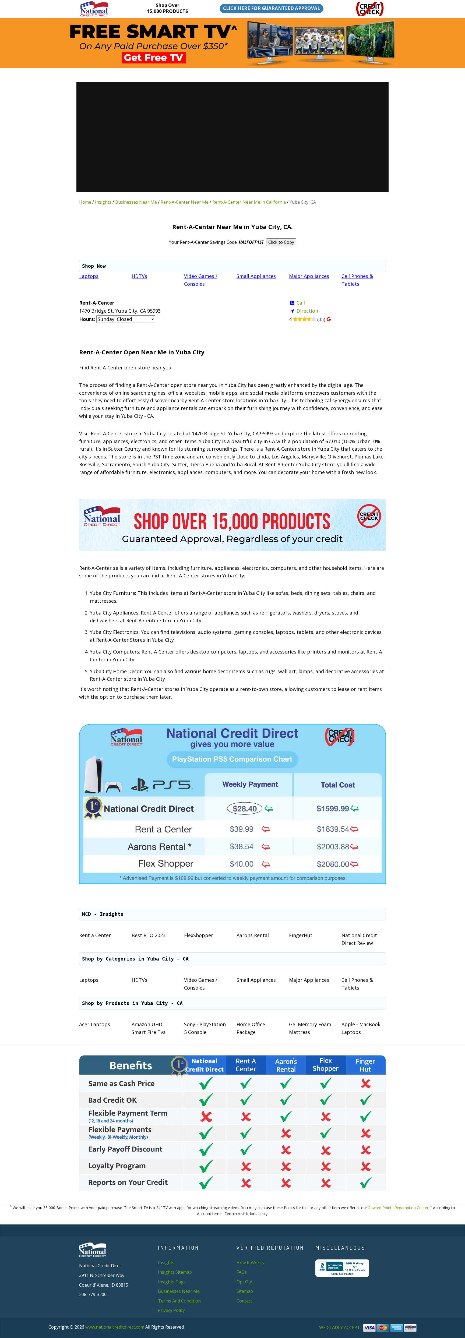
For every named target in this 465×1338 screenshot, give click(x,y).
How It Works (250, 1263)
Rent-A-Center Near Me (185, 202)
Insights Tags (172, 1282)
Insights (103, 202)
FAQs (242, 1272)
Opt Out (245, 1282)
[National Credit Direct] (102, 8)
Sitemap (245, 1291)
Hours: (87, 319)
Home (85, 202)
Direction (307, 311)
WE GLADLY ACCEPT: (340, 1327)
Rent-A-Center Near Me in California (249, 202)
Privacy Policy (171, 1310)
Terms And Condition (179, 1301)
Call (301, 302)
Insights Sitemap (175, 1272)
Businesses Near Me (136, 202)
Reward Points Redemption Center (398, 1207)
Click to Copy (281, 242)
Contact (244, 1301)
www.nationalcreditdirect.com (114, 1327)
